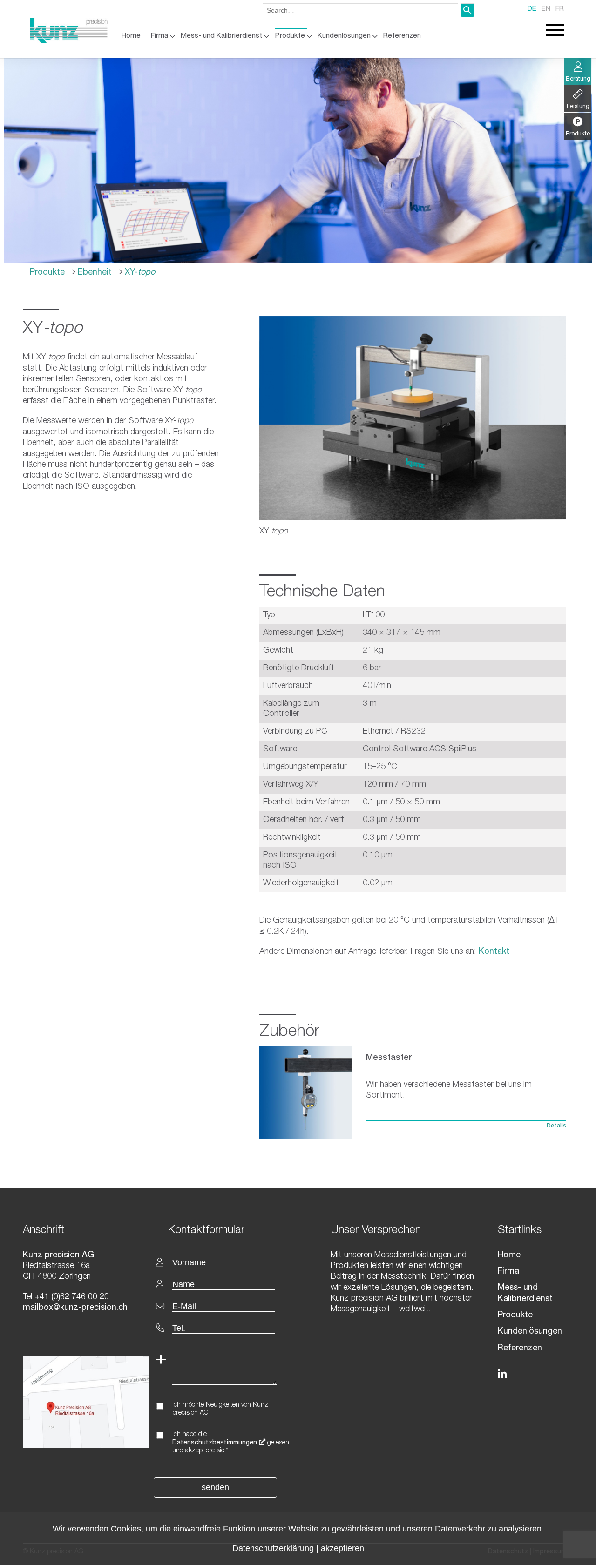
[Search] (467, 10)
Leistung (578, 107)
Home (131, 36)
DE (532, 9)
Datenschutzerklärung (273, 1548)
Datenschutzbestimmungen (215, 1443)
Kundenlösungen (344, 36)
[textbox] (229, 1229)
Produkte (290, 36)
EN (546, 9)
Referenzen (402, 36)
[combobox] (360, 10)
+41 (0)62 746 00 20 (70, 1297)
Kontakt (492, 952)
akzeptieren (342, 1548)
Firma (159, 36)
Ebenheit (93, 273)
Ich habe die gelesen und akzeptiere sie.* (230, 1442)
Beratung (578, 79)
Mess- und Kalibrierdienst (221, 36)
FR (559, 9)
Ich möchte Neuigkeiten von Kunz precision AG (220, 1409)
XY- (138, 273)
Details (556, 1126)
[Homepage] (69, 41)
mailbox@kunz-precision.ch (75, 1308)
